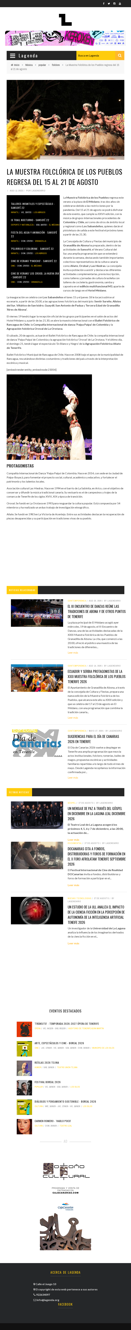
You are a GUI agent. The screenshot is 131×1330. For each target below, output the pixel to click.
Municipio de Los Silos (103, 1048)
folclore (56, 65)
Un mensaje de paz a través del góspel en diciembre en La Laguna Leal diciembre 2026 (96, 813)
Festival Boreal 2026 (48, 1082)
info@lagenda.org (48, 1299)
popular (42, 65)
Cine (13, 265)
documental (75, 843)
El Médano (54, 224)
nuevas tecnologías (79, 898)
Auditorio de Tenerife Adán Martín (86, 1028)
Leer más (73, 652)
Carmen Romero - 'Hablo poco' (53, 1121)
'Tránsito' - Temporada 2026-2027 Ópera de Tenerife (67, 1023)
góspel (72, 803)
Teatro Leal (66, 1125)
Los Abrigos (39, 212)
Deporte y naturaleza (22, 224)
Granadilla (40, 241)
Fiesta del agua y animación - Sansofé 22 (34, 234)
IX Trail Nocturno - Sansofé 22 (30, 220)
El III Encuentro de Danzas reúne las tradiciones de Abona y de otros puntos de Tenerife (97, 611)
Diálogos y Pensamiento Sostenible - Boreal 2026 (65, 1101)
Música (29, 65)
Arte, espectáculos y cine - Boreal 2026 (59, 1043)
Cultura (39, 1106)
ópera (38, 1028)
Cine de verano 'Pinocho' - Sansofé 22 (34, 261)
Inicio (16, 65)
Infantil (15, 212)
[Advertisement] (65, 555)
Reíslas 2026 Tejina (47, 1062)
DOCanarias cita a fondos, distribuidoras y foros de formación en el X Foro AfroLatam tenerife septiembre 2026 (97, 856)
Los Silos (75, 1087)
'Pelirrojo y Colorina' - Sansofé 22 (32, 248)
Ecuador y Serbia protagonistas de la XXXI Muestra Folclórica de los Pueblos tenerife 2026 (97, 676)
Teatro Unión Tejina (67, 1067)
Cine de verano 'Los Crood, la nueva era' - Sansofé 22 (35, 275)
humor (38, 1067)
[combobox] (100, 55)
